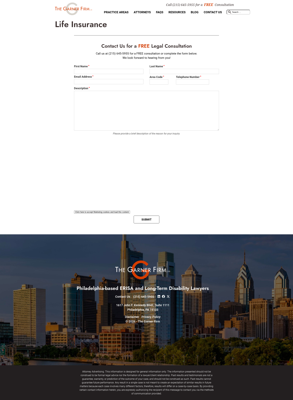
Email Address (83, 76)
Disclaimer (132, 317)
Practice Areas (116, 12)
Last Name (156, 66)
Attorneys (142, 12)
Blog (195, 12)
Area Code (156, 77)
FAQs (159, 12)
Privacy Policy (151, 317)
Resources (177, 12)
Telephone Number (188, 77)
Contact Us (213, 12)
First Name (81, 66)
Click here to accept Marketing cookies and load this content (102, 212)
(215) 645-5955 (143, 296)
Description (81, 88)
